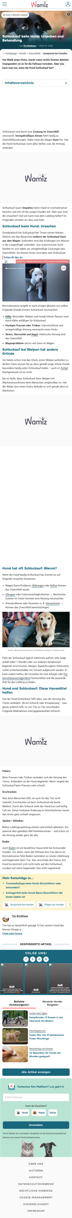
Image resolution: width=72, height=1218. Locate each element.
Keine (53, 1112)
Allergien (10, 594)
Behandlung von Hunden (41, 1048)
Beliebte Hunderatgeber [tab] (19, 1003)
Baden (12, 848)
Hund (25, 1112)
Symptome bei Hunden (55, 53)
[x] (32, 959)
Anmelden (36, 1125)
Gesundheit (35, 53)
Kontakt (36, 1177)
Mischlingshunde (37, 1030)
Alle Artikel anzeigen (36, 1072)
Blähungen (38, 585)
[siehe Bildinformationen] (69, 14)
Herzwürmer (52, 603)
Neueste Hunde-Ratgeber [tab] (53, 1003)
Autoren (36, 1170)
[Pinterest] (46, 959)
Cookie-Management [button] (36, 1197)
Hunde (22, 53)
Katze (42, 1112)
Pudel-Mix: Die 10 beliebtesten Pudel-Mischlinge (46, 1037)
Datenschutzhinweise (36, 1184)
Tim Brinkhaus (29, 46)
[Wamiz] (41, 4)
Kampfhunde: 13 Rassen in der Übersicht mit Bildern (46, 1019)
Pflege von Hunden (54, 904)
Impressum (36, 1211)
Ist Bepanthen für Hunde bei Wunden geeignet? (45, 1054)
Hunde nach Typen (38, 1013)
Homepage (11, 53)
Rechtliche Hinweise (36, 1190)
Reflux (53, 585)
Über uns (36, 1164)
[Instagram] (39, 959)
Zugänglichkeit (36, 1204)
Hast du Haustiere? (36, 1105)
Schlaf (64, 368)
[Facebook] (26, 959)
